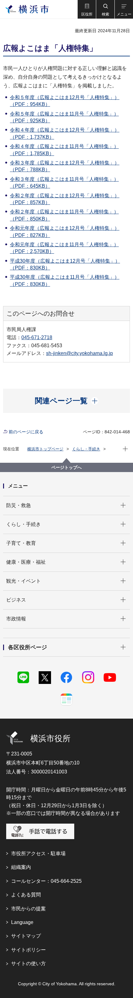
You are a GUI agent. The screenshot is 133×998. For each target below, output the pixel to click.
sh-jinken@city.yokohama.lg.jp (79, 353)
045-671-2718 (36, 337)
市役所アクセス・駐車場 (38, 853)
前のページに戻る (26, 431)
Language (22, 922)
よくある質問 (26, 894)
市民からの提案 (28, 908)
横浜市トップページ (45, 449)
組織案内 (21, 867)
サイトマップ (26, 936)
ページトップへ (66, 467)
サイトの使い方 (28, 963)
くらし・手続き (86, 449)
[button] (86, 9)
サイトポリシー (28, 949)
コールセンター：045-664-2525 (46, 881)
